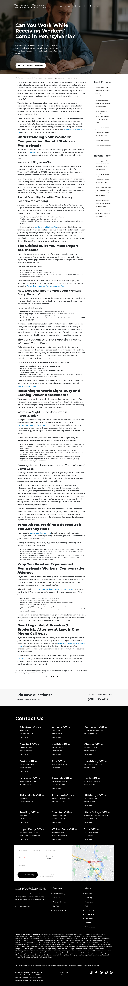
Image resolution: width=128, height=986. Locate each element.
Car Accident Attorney (22, 965)
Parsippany (19, 944)
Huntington (95, 936)
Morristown (64, 946)
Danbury (78, 938)
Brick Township (99, 946)
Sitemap (64, 975)
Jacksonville (49, 940)
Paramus (43, 934)
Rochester (103, 936)
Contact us (22, 659)
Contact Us (89, 910)
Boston (17, 946)
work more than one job (40, 533)
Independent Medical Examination (33, 425)
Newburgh (40, 938)
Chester (27, 951)
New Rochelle (86, 936)
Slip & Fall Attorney (75, 965)
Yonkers (62, 938)
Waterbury (101, 944)
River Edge (29, 936)
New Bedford (65, 942)
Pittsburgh (19, 942)
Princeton (60, 949)
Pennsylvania (29, 78)
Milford (26, 940)
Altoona (40, 946)
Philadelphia (100, 940)
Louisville (82, 942)
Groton (50, 951)
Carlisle (101, 949)
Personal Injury (59, 894)
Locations (89, 919)
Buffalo (56, 938)
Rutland (57, 940)
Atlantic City (65, 934)
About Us (88, 894)
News (21, 78)
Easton (62, 940)
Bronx (84, 944)
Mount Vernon (92, 944)
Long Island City (21, 949)
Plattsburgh (19, 951)
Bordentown (19, 936)
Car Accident (58, 906)
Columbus (97, 942)
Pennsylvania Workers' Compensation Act (45, 286)
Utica (67, 944)
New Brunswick (81, 946)
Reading (109, 944)
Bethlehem (34, 942)
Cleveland (89, 942)
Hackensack (72, 951)
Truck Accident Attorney (39, 965)
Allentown (69, 940)
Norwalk (85, 938)
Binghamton (48, 938)
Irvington (90, 946)
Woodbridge (55, 946)
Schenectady (75, 936)
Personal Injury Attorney (91, 965)
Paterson (27, 944)
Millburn (86, 934)
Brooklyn (39, 944)
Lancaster (84, 940)
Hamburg (64, 951)
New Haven (106, 938)
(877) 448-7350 (65, 6)
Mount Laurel (82, 951)
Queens (79, 944)
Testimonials (90, 927)
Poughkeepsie (32, 949)
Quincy (96, 949)
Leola (94, 940)
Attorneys (89, 902)
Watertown (34, 951)
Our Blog (88, 898)
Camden (36, 936)
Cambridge (43, 951)
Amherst (41, 949)
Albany (52, 944)
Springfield (74, 942)
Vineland (102, 934)
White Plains (70, 938)
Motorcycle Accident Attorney (58, 965)
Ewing (33, 944)
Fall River (57, 942)
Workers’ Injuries (60, 902)
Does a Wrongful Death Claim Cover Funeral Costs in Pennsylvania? (103, 143)
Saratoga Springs (51, 949)
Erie (90, 940)
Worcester (49, 942)
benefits (32, 152)
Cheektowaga (88, 949)
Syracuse (72, 944)
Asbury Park (94, 934)
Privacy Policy (64, 972)
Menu (96, 6)
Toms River (105, 942)
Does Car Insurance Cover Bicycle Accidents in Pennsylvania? (103, 103)
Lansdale (27, 942)
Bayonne (72, 946)
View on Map (24, 737)
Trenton (58, 934)
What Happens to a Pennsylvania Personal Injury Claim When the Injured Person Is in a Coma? (103, 116)
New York (45, 944)
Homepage (89, 914)
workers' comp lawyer (27, 386)
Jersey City (50, 934)
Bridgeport (19, 940)
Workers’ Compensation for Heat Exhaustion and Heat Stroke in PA (104, 213)
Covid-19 (56, 898)
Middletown (24, 938)
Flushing (109, 946)
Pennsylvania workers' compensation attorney (54, 589)
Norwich (32, 940)
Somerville (56, 951)
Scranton (42, 942)
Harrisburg (77, 940)
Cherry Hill (73, 934)
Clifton (55, 936)
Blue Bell (91, 951)
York (76, 949)
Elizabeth (49, 936)
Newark (42, 936)
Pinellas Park (40, 940)
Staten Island (59, 944)
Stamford (91, 938)
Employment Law (60, 910)
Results (88, 923)
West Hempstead (64, 936)
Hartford (98, 938)
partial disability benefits (46, 227)
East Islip (33, 938)
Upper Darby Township (29, 946)
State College (69, 949)
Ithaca (80, 949)
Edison (80, 934)
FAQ (86, 906)
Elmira (17, 938)
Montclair (47, 946)
